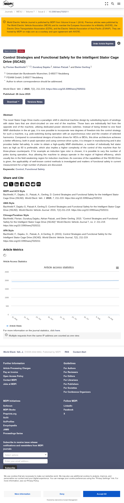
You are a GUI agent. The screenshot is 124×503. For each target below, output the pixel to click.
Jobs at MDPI (9, 383)
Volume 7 (30, 11)
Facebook (68, 409)
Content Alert (79, 351)
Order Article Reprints (103, 43)
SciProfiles (8, 421)
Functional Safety (35, 169)
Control (20, 169)
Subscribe (10, 467)
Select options (11, 454)
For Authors (70, 368)
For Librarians (71, 379)
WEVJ (19, 11)
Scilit (5, 417)
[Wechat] (28, 185)
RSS (67, 351)
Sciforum (7, 405)
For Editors (69, 376)
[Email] (6, 185)
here (57, 330)
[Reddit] (33, 185)
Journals (9, 11)
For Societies (70, 387)
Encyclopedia (10, 425)
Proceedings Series (13, 433)
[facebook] (22, 185)
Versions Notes (34, 101)
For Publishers (71, 383)
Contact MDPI (10, 379)
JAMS (6, 429)
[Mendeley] (38, 185)
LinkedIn (68, 405)
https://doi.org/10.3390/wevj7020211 (65, 89)
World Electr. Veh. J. (13, 351)
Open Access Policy (13, 376)
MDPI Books (9, 409)
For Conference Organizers (77, 391)
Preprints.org (9, 413)
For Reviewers (71, 372)
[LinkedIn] (17, 185)
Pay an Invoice (10, 372)
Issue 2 (41, 11)
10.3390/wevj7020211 (59, 11)
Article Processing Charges (17, 368)
